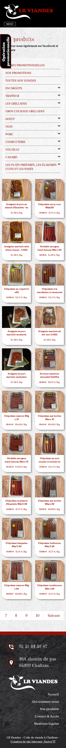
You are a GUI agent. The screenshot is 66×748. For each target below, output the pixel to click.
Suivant (54, 615)
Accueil (53, 694)
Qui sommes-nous (45, 702)
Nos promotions (18, 73)
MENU (10, 24)
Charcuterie (15, 142)
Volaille (12, 149)
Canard (11, 157)
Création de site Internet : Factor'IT (33, 741)
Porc (9, 134)
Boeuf (10, 119)
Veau (9, 126)
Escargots (13, 88)
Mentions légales (46, 724)
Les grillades (16, 103)
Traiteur (12, 96)
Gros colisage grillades (25, 111)
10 (37, 615)
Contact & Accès (47, 716)
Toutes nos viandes (20, 80)
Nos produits (49, 709)
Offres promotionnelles (25, 65)
